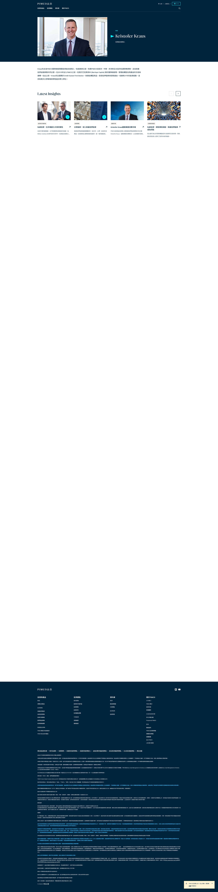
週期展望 (76, 723)
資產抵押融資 (41, 711)
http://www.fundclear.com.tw (51, 862)
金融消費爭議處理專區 (100, 751)
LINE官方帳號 (150, 743)
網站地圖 (139, 751)
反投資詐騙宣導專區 (115, 751)
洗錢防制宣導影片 (85, 751)
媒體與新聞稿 (149, 733)
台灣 (161, 3)
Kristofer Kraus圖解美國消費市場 (123, 127)
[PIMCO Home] (44, 4)
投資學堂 (112, 714)
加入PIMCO (149, 740)
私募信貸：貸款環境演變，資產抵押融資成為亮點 (162, 128)
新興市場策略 (41, 717)
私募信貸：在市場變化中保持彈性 (50, 127)
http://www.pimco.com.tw (171, 860)
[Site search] (179, 9)
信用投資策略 (41, 714)
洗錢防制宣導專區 (72, 751)
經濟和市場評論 (78, 704)
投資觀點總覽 (77, 713)
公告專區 (112, 707)
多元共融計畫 (149, 717)
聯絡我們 (148, 727)
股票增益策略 (41, 720)
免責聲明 (61, 751)
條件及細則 (52, 751)
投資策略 (76, 707)
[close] (212, 883)
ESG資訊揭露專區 (129, 751)
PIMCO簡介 (149, 704)
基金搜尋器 (113, 704)
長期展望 (76, 720)
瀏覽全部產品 (41, 704)
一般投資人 (167, 3)
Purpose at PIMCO (151, 720)
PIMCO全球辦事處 (151, 730)
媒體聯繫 (148, 737)
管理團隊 (148, 710)
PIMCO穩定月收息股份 (43, 730)
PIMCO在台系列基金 (42, 733)
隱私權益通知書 (42, 751)
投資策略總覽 (41, 723)
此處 (190, 886)
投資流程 (148, 707)
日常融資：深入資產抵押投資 (85, 127)
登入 (175, 4)
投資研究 (76, 710)
